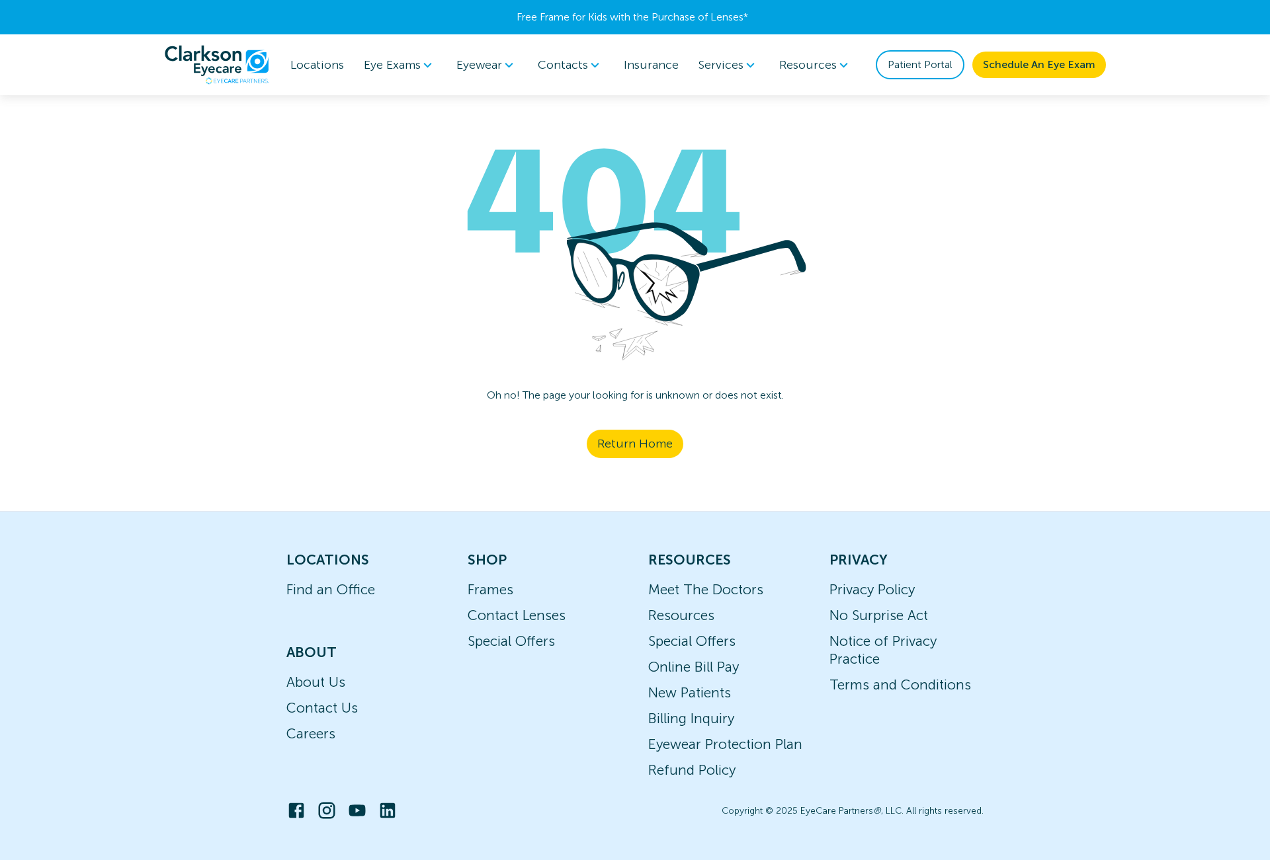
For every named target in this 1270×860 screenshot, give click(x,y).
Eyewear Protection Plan (725, 744)
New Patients (689, 692)
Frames (490, 589)
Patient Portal (920, 64)
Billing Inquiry (691, 718)
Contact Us (322, 707)
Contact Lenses (517, 615)
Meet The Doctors (705, 589)
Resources (681, 615)
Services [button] (720, 65)
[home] (217, 65)
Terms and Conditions (900, 684)
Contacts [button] (563, 65)
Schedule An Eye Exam (1039, 64)
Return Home (635, 443)
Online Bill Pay (693, 666)
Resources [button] (808, 65)
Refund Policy (692, 770)
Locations (317, 65)
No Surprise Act (878, 615)
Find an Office (330, 589)
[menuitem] (400, 65)
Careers (310, 733)
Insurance (651, 65)
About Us (315, 682)
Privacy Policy (872, 589)
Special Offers (511, 641)
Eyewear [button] (479, 65)
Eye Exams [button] (392, 65)
